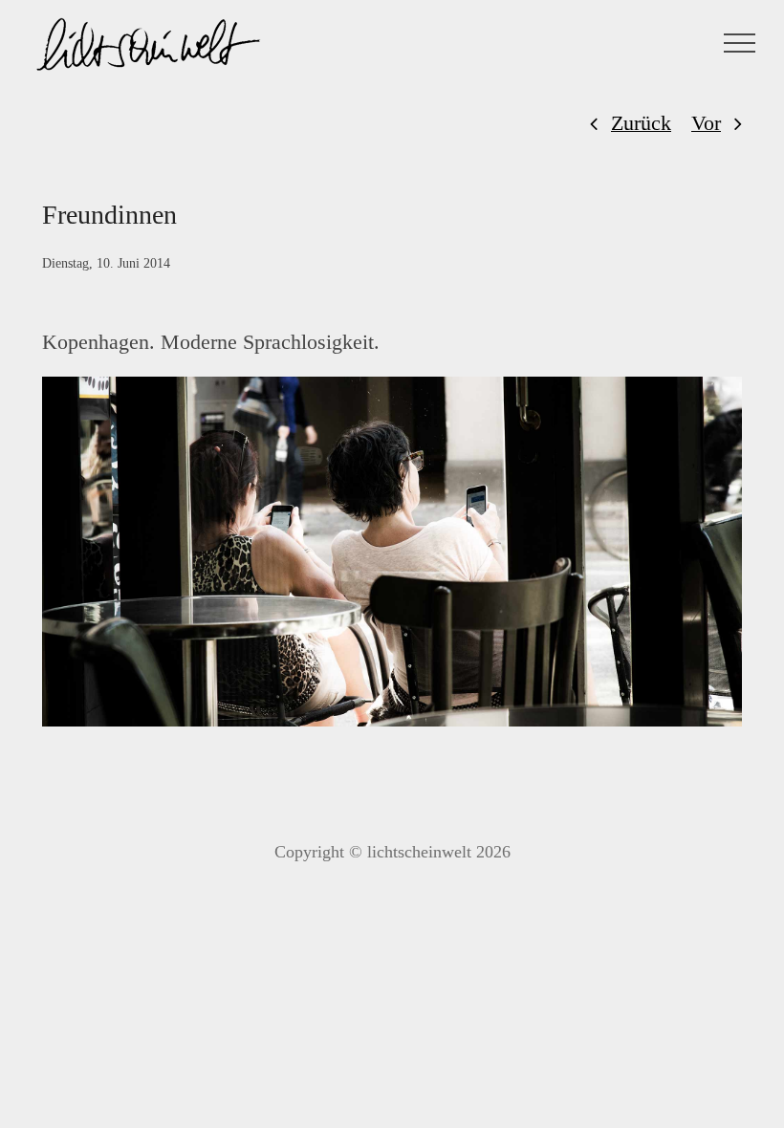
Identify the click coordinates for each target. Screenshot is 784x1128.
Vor (706, 123)
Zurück (641, 123)
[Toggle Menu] (740, 43)
